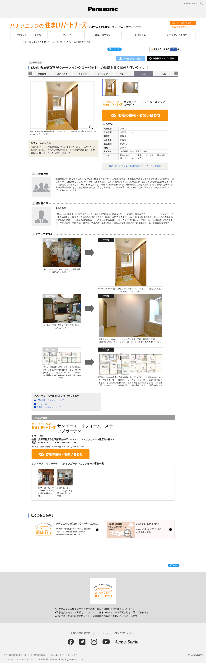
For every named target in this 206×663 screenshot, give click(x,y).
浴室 (164, 74)
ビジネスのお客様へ (182, 22)
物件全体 (42, 74)
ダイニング (103, 74)
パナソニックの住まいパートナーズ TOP (45, 42)
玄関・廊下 (62, 74)
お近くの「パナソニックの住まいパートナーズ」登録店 (135, 166)
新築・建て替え (103, 35)
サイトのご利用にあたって (14, 654)
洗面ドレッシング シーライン (51, 407)
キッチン (83, 74)
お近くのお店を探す (177, 35)
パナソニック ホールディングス (63, 654)
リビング (123, 74)
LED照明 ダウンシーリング (50, 400)
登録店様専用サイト (182, 27)
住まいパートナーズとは (29, 35)
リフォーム (66, 35)
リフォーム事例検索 (75, 42)
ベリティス (42, 404)
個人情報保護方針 (38, 654)
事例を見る (140, 35)
